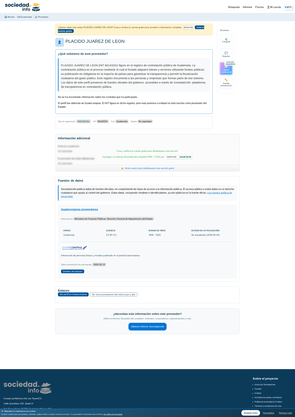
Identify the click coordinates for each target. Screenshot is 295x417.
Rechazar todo (285, 413)
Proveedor (41, 17)
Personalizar (268, 413)
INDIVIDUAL (84, 121)
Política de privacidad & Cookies (268, 402)
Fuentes (258, 389)
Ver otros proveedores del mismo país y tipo (113, 294)
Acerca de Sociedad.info (265, 385)
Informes (247, 7)
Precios (259, 7)
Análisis (258, 393)
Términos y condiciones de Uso (268, 406)
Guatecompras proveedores (79, 209)
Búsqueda (234, 7)
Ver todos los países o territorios (268, 397)
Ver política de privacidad (112, 414)
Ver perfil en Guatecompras (73, 294)
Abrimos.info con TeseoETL (28, 398)
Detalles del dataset (72, 271)
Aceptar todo (251, 413)
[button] (288, 7)
